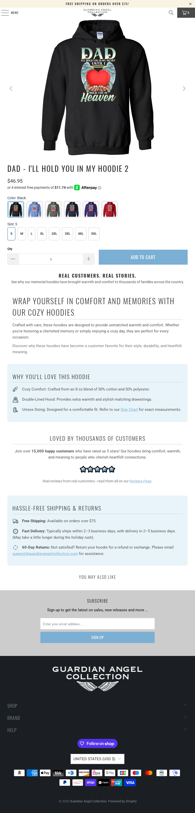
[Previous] (11, 88)
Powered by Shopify (122, 801)
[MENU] (2, 13)
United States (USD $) (94, 759)
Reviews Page (140, 481)
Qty (9, 249)
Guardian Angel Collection (88, 801)
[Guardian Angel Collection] (97, 13)
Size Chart (129, 409)
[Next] (184, 88)
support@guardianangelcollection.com (45, 553)
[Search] (171, 13)
